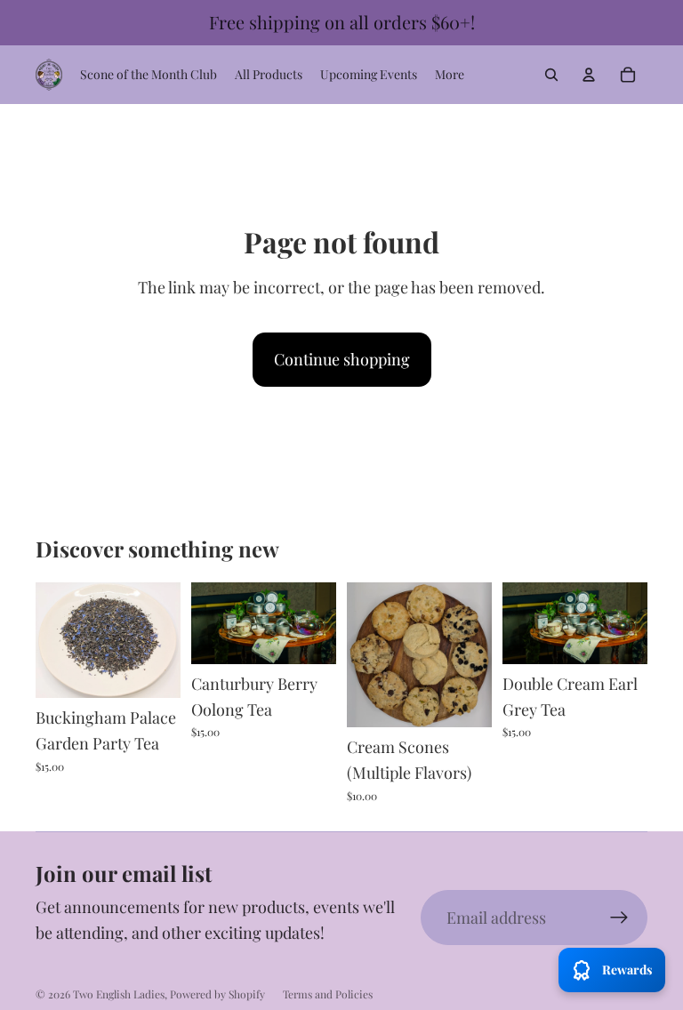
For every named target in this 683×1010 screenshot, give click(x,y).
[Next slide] (478, 654)
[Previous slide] (360, 654)
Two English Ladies (119, 994)
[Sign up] (619, 918)
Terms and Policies (328, 994)
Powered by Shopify (217, 994)
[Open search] (551, 74)
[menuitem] (449, 74)
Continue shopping (342, 359)
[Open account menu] (588, 74)
